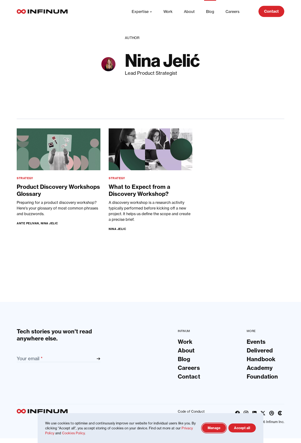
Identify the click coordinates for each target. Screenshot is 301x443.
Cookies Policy (73, 433)
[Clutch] (280, 413)
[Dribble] (271, 413)
